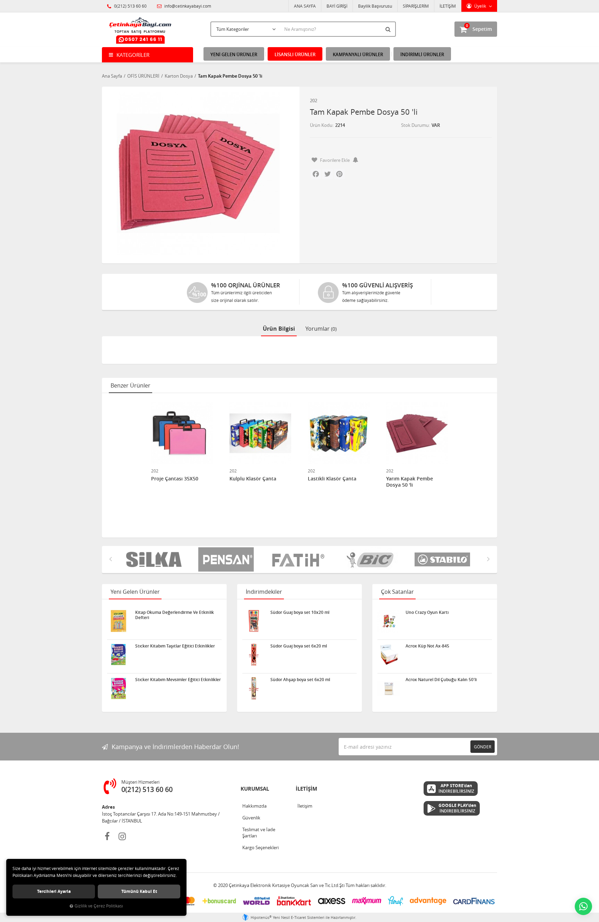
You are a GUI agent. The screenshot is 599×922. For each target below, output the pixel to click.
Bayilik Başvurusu (375, 6)
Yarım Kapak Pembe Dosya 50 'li (409, 482)
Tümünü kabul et (139, 891)
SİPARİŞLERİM (416, 6)
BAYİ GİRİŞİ (337, 6)
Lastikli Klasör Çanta (332, 479)
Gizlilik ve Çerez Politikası (99, 905)
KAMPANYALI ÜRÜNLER (358, 54)
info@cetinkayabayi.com (187, 6)
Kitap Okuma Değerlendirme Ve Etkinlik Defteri (174, 615)
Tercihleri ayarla (54, 891)
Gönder (482, 746)
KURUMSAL (255, 788)
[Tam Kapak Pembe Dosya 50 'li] (198, 173)
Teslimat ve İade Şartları (258, 832)
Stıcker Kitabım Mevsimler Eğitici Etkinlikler (178, 679)
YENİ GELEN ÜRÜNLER (233, 54)
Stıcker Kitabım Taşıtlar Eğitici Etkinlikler (175, 646)
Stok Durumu (415, 125)
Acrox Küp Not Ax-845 (427, 646)
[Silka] (155, 559)
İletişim (304, 806)
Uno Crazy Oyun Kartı (427, 612)
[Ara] (389, 29)
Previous (110, 559)
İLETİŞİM (448, 6)
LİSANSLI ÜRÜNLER (295, 54)
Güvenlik (251, 818)
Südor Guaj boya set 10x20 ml (299, 612)
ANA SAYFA (305, 6)
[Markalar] (372, 559)
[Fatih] (299, 559)
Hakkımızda (254, 806)
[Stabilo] (444, 559)
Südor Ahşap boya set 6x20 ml (300, 679)
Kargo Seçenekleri (260, 847)
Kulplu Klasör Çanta (252, 479)
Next (488, 559)
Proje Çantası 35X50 (174, 479)
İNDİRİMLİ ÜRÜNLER (422, 54)
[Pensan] (227, 559)
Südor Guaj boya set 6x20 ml (298, 646)
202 (313, 100)
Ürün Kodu (321, 125)
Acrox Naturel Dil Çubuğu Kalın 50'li (441, 679)
